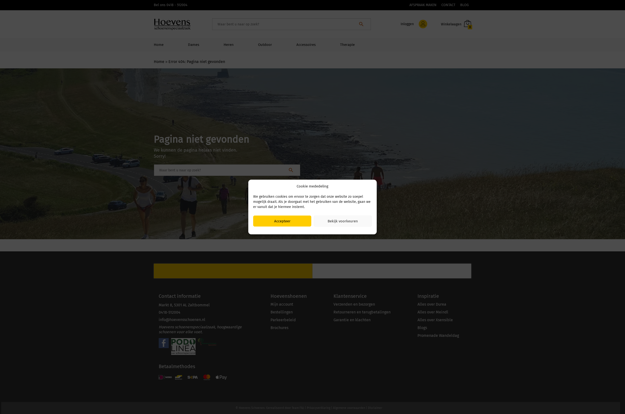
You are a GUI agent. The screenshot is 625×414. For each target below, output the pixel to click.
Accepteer (282, 221)
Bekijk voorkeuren (343, 221)
